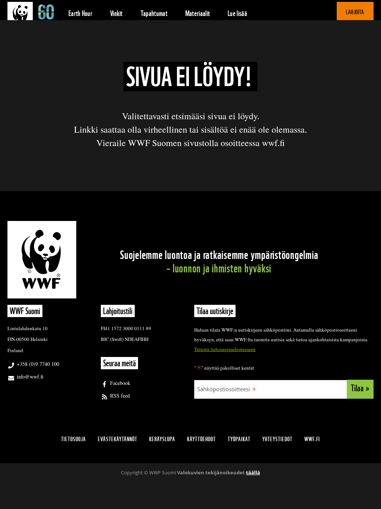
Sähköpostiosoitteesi (223, 389)
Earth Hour (80, 13)
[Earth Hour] (33, 13)
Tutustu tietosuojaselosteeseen (225, 349)
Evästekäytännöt (117, 439)
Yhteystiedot (277, 439)
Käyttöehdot (201, 439)
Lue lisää (237, 13)
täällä (253, 472)
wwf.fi (312, 439)
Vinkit (116, 13)
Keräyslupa (162, 439)
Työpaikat (239, 439)
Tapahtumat (154, 13)
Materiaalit (197, 13)
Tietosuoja (73, 439)
